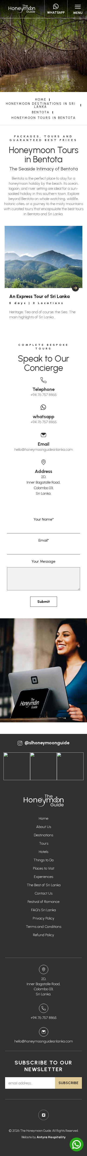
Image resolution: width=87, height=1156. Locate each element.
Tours (43, 843)
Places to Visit (43, 868)
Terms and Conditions (43, 926)
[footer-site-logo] (43, 800)
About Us (43, 827)
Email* (44, 540)
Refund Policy (43, 935)
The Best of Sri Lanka (44, 885)
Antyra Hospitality (51, 1137)
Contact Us (43, 893)
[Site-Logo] (22, 9)
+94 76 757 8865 (44, 394)
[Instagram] (43, 1115)
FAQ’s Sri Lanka (43, 910)
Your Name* (44, 519)
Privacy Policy (43, 918)
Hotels (43, 851)
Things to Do (43, 860)
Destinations (43, 835)
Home (43, 818)
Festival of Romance (43, 901)
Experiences (43, 876)
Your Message (43, 561)
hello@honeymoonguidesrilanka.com (43, 449)
